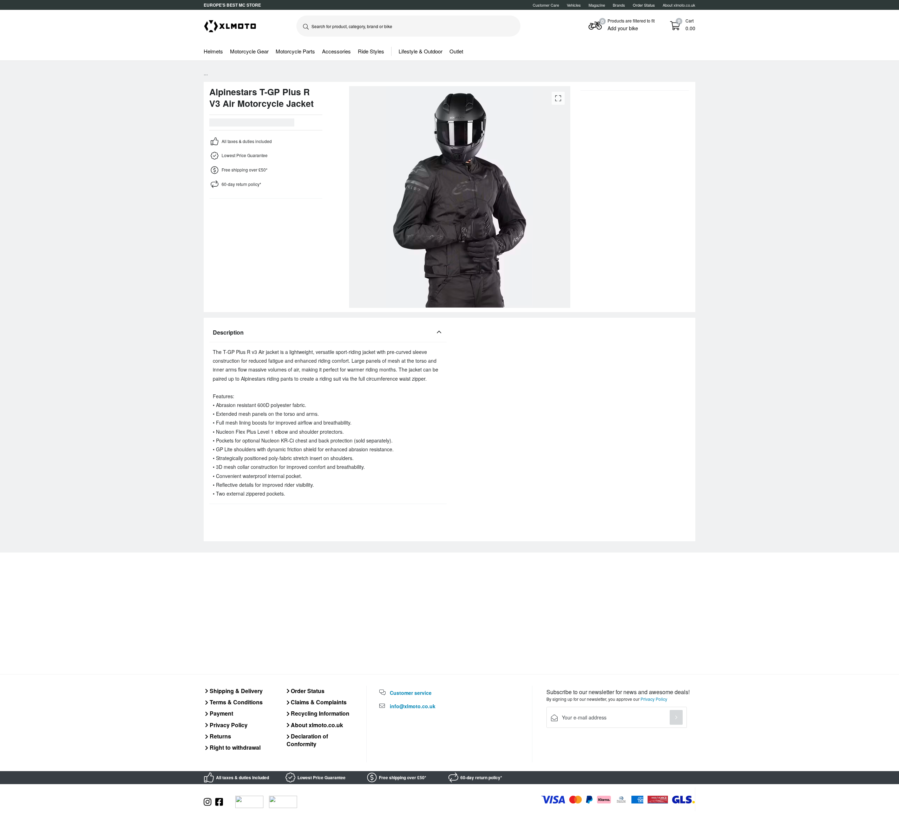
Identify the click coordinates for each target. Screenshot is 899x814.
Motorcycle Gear (249, 51)
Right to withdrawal (234, 747)
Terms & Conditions (235, 702)
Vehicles (574, 5)
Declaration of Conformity (307, 740)
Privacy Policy (228, 725)
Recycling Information (319, 713)
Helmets (213, 51)
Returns (219, 736)
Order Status (306, 691)
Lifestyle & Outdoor (420, 51)
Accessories (336, 51)
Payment (220, 713)
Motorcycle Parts (295, 51)
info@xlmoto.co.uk (412, 706)
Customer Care (546, 5)
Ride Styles (371, 51)
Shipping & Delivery (235, 691)
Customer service (411, 692)
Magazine (597, 5)
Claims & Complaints (318, 702)
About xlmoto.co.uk (679, 5)
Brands (619, 5)
